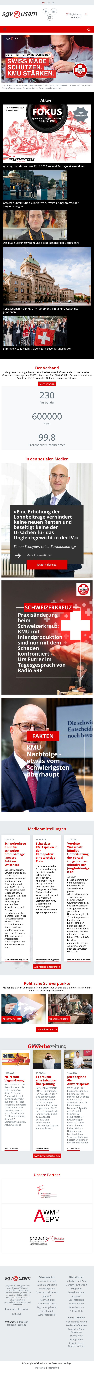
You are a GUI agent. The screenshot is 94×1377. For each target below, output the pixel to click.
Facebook (11, 1309)
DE (43, 2)
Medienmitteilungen (76, 1321)
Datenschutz (53, 1367)
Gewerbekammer (76, 1292)
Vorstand (76, 1296)
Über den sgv (76, 1277)
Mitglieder (76, 1288)
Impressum (40, 1367)
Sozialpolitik (47, 1310)
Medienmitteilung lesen (16, 959)
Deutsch (23, 1321)
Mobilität (47, 1296)
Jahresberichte (76, 1307)
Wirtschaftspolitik (47, 1314)
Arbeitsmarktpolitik (47, 1284)
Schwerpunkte (47, 1277)
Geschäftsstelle (76, 1299)
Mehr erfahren (47, 383)
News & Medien (76, 1317)
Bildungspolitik (47, 1288)
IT (53, 2)
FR (48, 2)
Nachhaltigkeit (47, 1299)
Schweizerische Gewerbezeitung (76, 1344)
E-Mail (18, 1314)
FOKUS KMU (76, 1335)
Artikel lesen (11, 1148)
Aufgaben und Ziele (76, 1281)
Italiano (22, 1324)
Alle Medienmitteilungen (47, 966)
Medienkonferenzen (76, 1325)
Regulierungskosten (47, 1307)
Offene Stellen (76, 1303)
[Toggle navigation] (4, 29)
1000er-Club (76, 1310)
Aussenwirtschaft (47, 1281)
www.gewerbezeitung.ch (47, 1155)
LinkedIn (24, 1309)
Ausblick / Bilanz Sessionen (76, 1330)
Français (11, 1324)
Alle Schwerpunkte (47, 1029)
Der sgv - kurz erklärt (76, 1284)
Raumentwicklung (47, 1303)
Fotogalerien (76, 1339)
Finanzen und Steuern (47, 1292)
